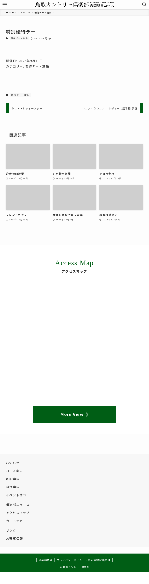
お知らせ (13, 462)
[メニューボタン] (4, 4)
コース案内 (14, 470)
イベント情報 (16, 495)
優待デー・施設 (19, 38)
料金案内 (13, 486)
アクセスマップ (18, 512)
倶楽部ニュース (18, 504)
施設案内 (13, 479)
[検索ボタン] (144, 4)
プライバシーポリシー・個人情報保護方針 (83, 560)
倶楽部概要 (46, 560)
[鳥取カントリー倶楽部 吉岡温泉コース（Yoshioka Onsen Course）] (74, 4)
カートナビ (14, 520)
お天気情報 (14, 538)
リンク (11, 530)
